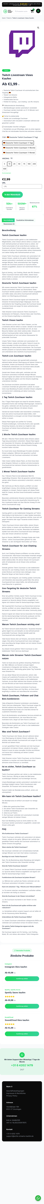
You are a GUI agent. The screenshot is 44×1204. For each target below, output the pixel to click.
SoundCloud (9, 1017)
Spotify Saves (15, 990)
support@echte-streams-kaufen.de (19, 1136)
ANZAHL (5, 158)
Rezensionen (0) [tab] (9, 224)
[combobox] (21, 11)
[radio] (18, 143)
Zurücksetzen (6, 173)
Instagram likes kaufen (16, 967)
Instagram (8, 964)
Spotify (7, 990)
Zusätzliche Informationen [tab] (25, 220)
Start (3, 18)
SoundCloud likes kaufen (17, 1020)
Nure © (9, 1087)
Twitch (9, 18)
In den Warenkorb (12, 195)
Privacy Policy (11, 1096)
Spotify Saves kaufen (15, 992)
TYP (4, 137)
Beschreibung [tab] (8, 220)
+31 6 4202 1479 (22, 1065)
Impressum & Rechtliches (16, 1093)
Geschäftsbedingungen (15, 1091)
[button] (38, 28)
